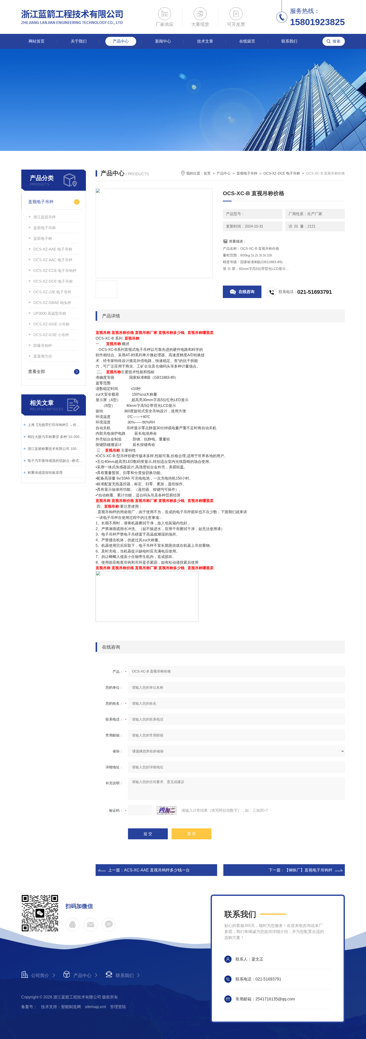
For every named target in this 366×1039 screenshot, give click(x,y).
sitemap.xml (95, 1007)
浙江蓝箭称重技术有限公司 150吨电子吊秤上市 (55, 449)
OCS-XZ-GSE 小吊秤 (51, 335)
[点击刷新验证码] (167, 810)
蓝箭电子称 (42, 238)
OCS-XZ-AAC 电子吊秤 (52, 260)
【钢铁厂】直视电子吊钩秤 (308, 870)
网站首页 (37, 41)
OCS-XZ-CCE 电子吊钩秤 (54, 270)
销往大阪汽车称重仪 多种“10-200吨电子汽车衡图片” (55, 437)
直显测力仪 (42, 356)
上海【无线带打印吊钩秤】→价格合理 (55, 425)
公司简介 (40, 975)
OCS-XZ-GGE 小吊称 (51, 324)
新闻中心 (163, 41)
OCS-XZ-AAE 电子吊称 (52, 249)
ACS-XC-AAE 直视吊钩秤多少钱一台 (157, 870)
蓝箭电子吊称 (44, 228)
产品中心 (121, 41)
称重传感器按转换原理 (45, 473)
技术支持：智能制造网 (61, 1007)
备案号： (29, 1007)
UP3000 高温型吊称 (49, 313)
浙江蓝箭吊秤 (44, 217)
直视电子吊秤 (41, 201)
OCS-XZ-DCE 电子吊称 (53, 281)
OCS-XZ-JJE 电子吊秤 (52, 292)
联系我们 (289, 41)
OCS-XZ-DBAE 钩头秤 (52, 303)
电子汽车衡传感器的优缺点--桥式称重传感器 (55, 461)
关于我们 (79, 41)
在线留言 (247, 41)
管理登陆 (118, 1007)
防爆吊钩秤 (42, 345)
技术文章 (205, 41)
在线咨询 (246, 292)
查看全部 (36, 371)
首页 (207, 173)
